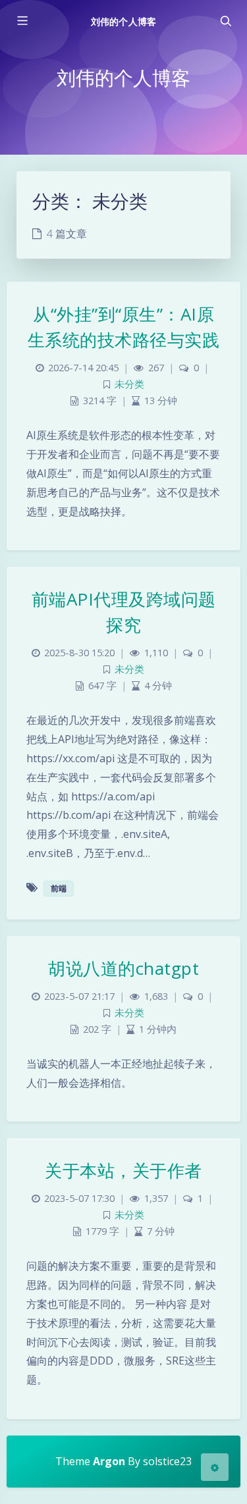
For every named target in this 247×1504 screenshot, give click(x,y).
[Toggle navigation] (225, 21)
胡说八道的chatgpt (123, 968)
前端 (59, 888)
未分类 (129, 384)
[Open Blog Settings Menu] (215, 1467)
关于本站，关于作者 (123, 1170)
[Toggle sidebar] (22, 21)
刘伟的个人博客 (123, 21)
